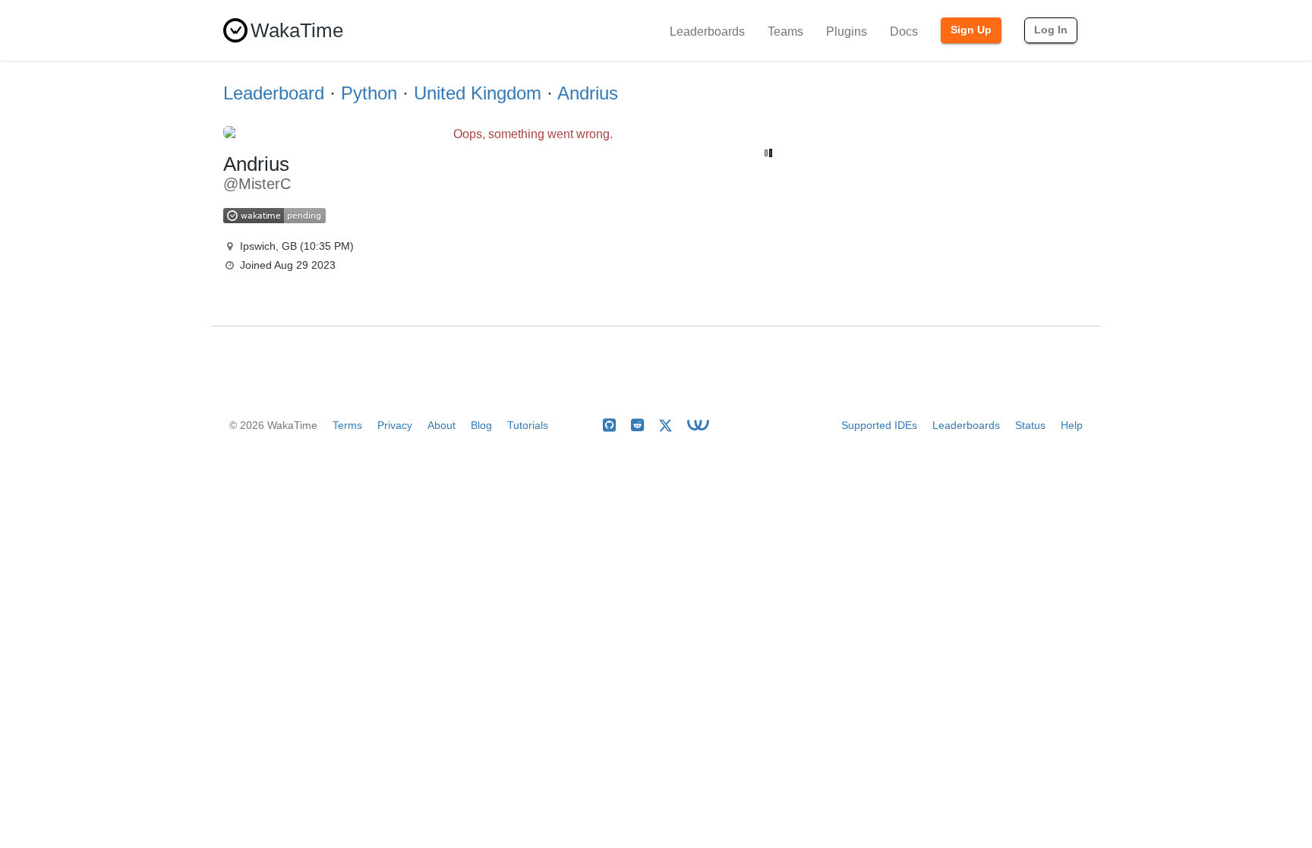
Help (1072, 425)
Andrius (587, 93)
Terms (347, 425)
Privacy (394, 425)
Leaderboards (707, 31)
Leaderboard (273, 93)
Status (1030, 425)
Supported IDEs (879, 425)
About (441, 425)
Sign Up (971, 30)
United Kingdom (477, 93)
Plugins (846, 31)
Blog (481, 425)
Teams (785, 31)
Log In (1051, 30)
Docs (904, 31)
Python (369, 93)
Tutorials (527, 425)
